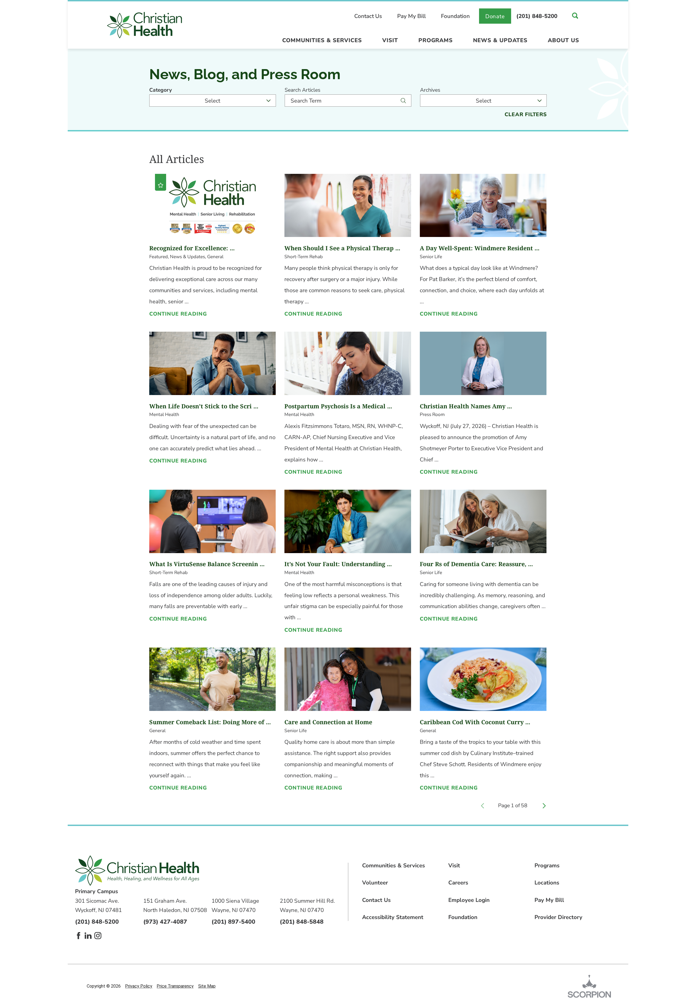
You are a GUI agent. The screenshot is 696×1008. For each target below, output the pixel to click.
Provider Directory (558, 917)
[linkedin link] (88, 935)
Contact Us (368, 16)
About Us (563, 40)
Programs (435, 40)
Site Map (207, 986)
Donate (495, 16)
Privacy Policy (138, 986)
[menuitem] (322, 42)
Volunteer (375, 882)
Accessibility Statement (392, 917)
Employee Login (469, 900)
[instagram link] (97, 935)
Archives (430, 90)
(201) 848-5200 (536, 16)
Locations (547, 882)
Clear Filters (526, 114)
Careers (458, 882)
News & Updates (500, 40)
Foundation (455, 16)
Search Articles (302, 90)
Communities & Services (322, 40)
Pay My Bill (411, 16)
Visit (390, 40)
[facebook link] (78, 935)
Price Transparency (175, 986)
